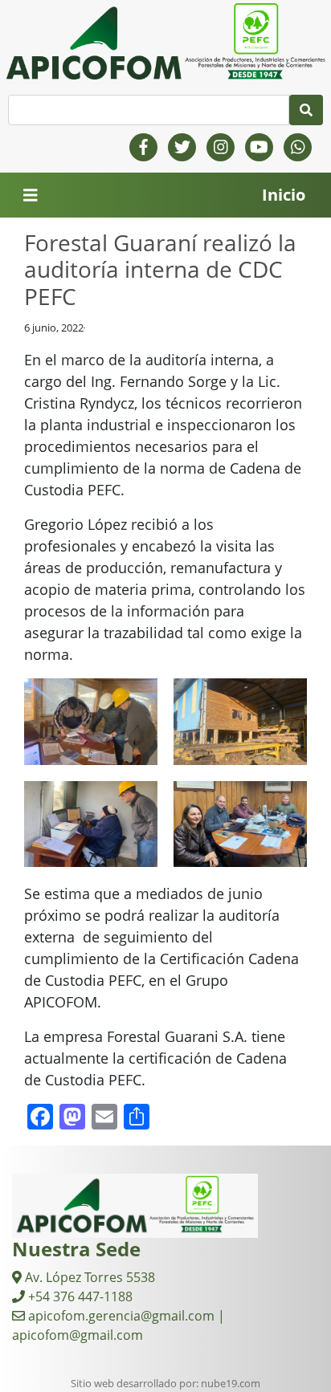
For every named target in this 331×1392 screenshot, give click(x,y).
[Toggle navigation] (30, 195)
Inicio (283, 195)
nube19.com (230, 1383)
